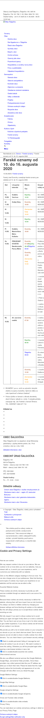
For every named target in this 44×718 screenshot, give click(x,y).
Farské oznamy (18, 174)
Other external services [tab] (8, 654)
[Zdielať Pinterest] (6, 422)
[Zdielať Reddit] (6, 428)
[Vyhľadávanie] (5, 146)
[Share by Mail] (6, 431)
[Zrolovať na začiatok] (1, 524)
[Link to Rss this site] (4, 7)
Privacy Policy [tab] (5, 704)
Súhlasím (9, 547)
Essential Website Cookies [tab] (9, 587)
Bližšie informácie (18, 547)
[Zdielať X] (6, 415)
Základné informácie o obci (12, 450)
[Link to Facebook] (4, 1)
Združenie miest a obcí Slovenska (15, 502)
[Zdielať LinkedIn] (6, 425)
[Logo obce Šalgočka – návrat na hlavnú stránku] (20, 22)
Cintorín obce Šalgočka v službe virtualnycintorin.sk (21, 489)
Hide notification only (18, 717)
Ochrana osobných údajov (9, 714)
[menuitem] (22, 33)
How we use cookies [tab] (7, 560)
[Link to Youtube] (4, 4)
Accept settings (5, 717)
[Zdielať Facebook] (6, 411)
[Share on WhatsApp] (6, 418)
